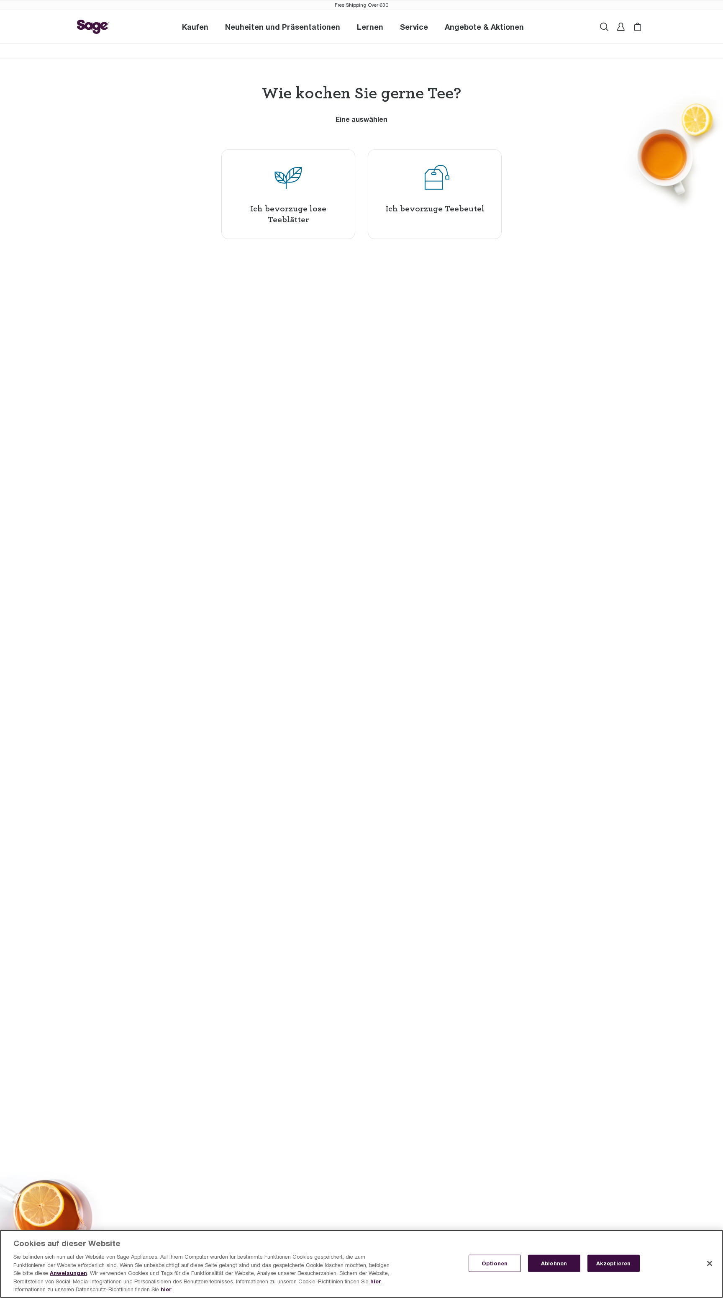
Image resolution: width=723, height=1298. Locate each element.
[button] (414, 27)
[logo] (93, 27)
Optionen (495, 1262)
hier (375, 1281)
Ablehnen (554, 1262)
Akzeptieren (613, 1262)
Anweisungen (68, 1273)
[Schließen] (709, 1263)
